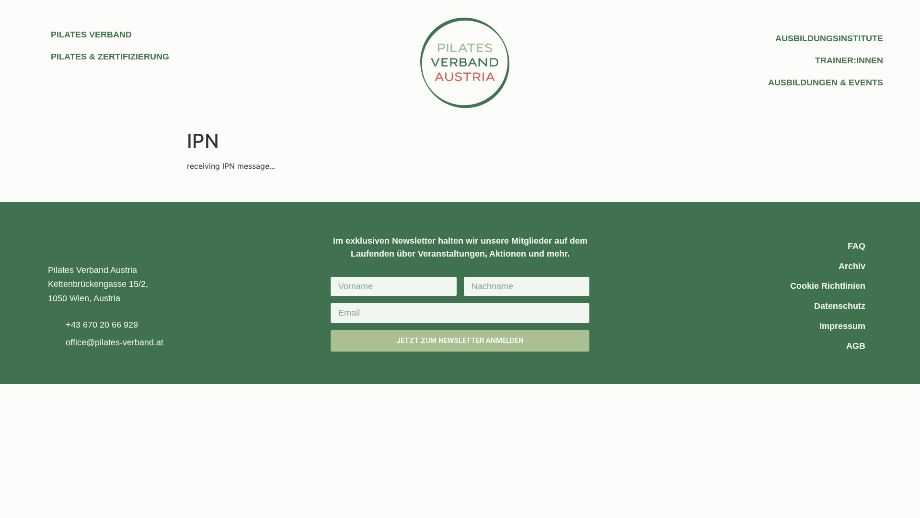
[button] (398, 189)
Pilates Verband (91, 34)
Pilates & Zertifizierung (110, 56)
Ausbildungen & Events (825, 82)
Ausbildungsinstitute (829, 38)
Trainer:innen (849, 60)
